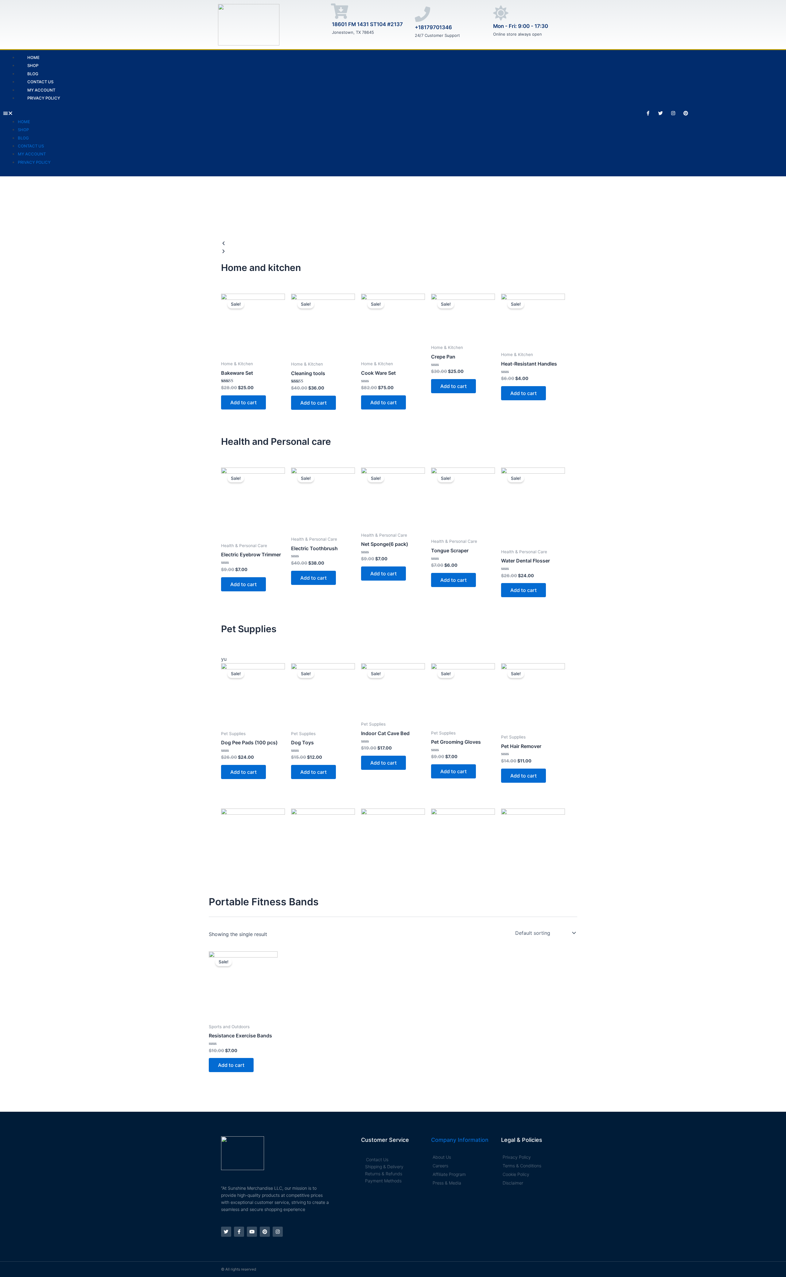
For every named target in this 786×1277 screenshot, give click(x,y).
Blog (23, 137)
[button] (292, 113)
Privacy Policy (43, 98)
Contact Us (31, 145)
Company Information (459, 1140)
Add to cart (243, 402)
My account (32, 153)
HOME (24, 121)
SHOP (23, 129)
